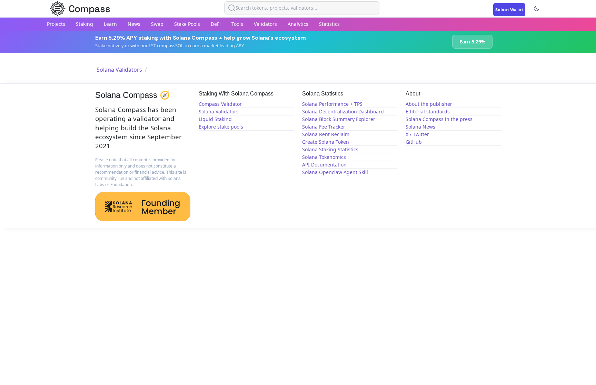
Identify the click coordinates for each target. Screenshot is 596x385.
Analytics (298, 24)
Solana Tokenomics (324, 157)
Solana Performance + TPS (332, 104)
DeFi (216, 24)
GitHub (414, 142)
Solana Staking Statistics (330, 149)
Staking (84, 24)
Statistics (329, 24)
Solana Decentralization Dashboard (343, 111)
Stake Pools (187, 24)
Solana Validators (119, 69)
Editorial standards (428, 111)
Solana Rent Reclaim (325, 134)
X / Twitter (417, 134)
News (134, 24)
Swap (157, 24)
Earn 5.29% (472, 41)
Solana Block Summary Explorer (338, 119)
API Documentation (324, 164)
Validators (265, 24)
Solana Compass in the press (439, 119)
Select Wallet (509, 9)
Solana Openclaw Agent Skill (335, 172)
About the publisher (429, 104)
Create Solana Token (325, 142)
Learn (110, 24)
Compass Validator (220, 104)
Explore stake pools (221, 126)
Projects (56, 24)
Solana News (420, 126)
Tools (237, 24)
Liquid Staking (215, 119)
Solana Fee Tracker (323, 126)
